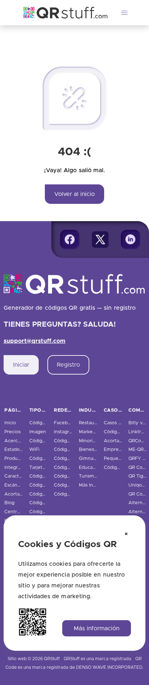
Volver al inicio (74, 194)
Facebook (65, 423)
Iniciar (21, 365)
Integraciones (19, 467)
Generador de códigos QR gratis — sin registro (70, 308)
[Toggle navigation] (124, 12)
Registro (68, 365)
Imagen (37, 432)
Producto (14, 458)
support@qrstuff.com (35, 341)
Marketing (90, 432)
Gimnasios (90, 458)
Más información (96, 628)
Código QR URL (46, 423)
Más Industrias (94, 485)
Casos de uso (118, 423)
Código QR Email (48, 476)
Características (20, 476)
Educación (90, 467)
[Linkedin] (130, 239)
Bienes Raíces (94, 449)
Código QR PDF (46, 441)
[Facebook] (70, 239)
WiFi (34, 449)
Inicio (10, 423)
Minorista (89, 441)
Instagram (65, 432)
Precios (12, 432)
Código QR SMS (46, 494)
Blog (9, 503)
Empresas (114, 449)
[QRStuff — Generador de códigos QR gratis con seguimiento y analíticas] (61, 12)
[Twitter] (100, 239)
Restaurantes (93, 423)
